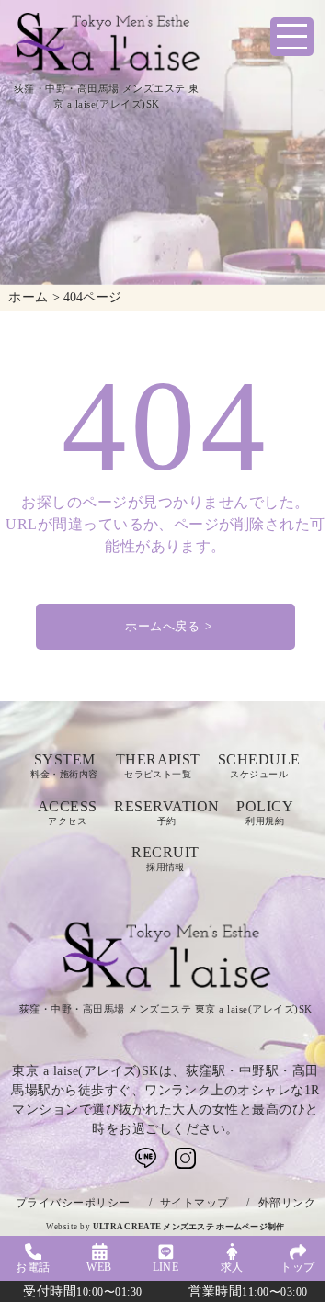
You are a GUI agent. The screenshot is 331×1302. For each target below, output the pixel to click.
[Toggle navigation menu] (292, 36)
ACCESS (67, 812)
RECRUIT (165, 858)
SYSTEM (63, 766)
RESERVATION (166, 812)
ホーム (28, 296)
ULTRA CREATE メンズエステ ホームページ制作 (189, 1226)
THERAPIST (158, 766)
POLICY (264, 812)
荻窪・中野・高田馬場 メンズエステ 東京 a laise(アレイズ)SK (166, 1008)
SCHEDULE (259, 766)
